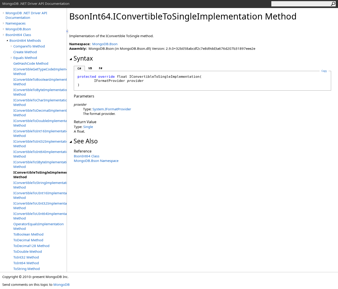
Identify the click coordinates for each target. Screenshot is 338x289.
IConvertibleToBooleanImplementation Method (40, 81)
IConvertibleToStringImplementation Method (40, 184)
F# (100, 68)
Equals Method (25, 57)
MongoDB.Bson (18, 29)
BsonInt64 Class (18, 34)
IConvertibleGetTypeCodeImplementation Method (40, 71)
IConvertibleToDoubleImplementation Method (40, 123)
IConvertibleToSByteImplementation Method (40, 164)
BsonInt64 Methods (25, 40)
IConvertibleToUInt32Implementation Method (40, 205)
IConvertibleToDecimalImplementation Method (40, 112)
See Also (86, 141)
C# (79, 68)
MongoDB (61, 284)
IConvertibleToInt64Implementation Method (40, 153)
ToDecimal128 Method (31, 245)
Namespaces (16, 23)
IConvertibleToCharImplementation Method (40, 102)
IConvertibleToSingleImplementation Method (40, 174)
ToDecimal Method (28, 240)
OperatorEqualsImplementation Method (38, 226)
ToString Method (26, 268)
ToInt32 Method (26, 257)
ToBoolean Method (28, 234)
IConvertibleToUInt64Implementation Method (40, 215)
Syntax (83, 58)
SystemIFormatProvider (111, 109)
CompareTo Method (29, 46)
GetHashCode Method (30, 63)
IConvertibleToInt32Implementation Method (40, 143)
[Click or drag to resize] (68, 31)
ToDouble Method (27, 251)
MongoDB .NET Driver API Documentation (26, 15)
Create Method (25, 52)
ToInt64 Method (26, 263)
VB (90, 68)
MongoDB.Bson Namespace (96, 160)
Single (88, 126)
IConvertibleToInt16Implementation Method (40, 133)
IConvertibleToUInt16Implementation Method (40, 195)
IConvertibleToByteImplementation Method (40, 92)
